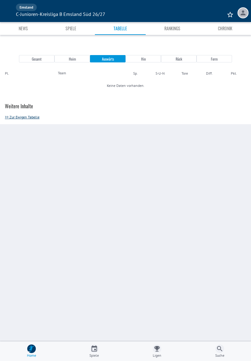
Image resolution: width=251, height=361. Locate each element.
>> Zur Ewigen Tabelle (22, 117)
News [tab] (23, 28)
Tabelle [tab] (120, 28)
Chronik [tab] (225, 28)
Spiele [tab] (71, 28)
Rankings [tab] (172, 28)
